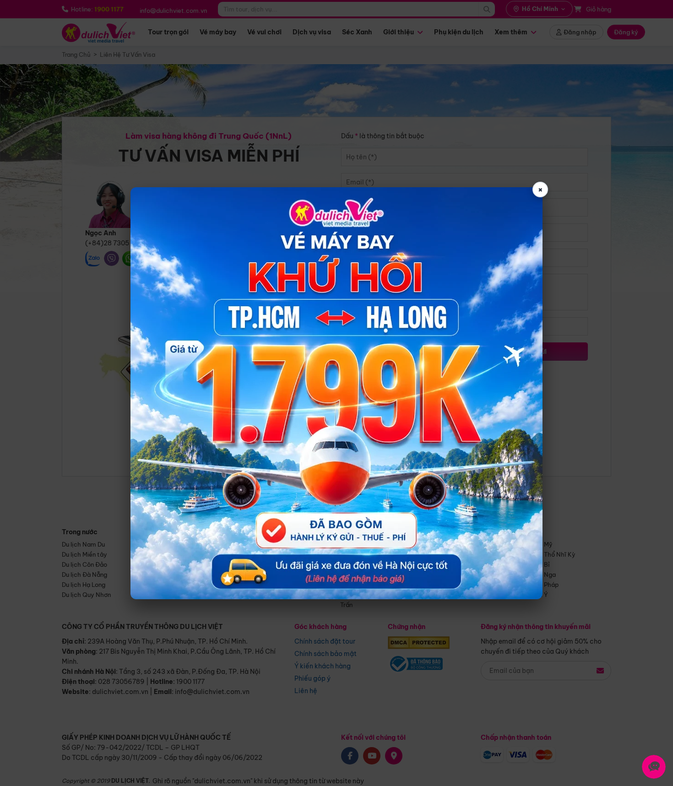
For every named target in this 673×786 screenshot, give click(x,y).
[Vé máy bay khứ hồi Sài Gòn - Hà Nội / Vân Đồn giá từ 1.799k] (336, 393)
